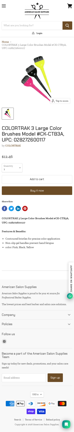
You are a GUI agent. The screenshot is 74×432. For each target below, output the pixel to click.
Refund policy (53, 419)
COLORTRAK (13, 145)
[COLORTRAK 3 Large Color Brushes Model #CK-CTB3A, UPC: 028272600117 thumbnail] (7, 113)
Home (5, 41)
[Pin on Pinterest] (25, 208)
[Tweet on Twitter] (11, 208)
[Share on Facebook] (4, 208)
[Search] (67, 25)
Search (17, 419)
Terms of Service (33, 419)
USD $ (35, 394)
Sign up (55, 377)
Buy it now (37, 190)
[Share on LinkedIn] (18, 208)
